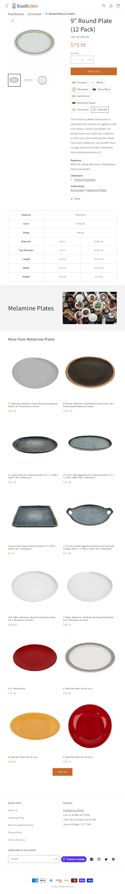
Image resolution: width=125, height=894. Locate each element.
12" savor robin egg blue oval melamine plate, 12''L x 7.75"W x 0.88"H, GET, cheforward (88, 476)
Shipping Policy (16, 817)
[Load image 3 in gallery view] (42, 80)
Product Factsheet (84, 179)
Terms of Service (16, 839)
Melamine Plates (96, 190)
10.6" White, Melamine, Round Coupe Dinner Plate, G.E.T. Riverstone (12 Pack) (32, 618)
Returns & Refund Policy (21, 825)
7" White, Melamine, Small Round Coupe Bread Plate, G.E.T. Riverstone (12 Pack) (88, 618)
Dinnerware (35, 13)
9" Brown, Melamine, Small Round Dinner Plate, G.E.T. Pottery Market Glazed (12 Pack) (89, 405)
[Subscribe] (55, 859)
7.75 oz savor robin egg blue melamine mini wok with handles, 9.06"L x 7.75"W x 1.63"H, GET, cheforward (88, 547)
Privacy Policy (15, 832)
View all (62, 771)
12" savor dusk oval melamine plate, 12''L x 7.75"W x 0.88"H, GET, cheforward (33, 476)
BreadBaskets (16, 13)
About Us (13, 810)
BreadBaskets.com (66, 886)
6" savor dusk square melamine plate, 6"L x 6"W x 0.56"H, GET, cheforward (32, 547)
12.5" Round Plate (16, 688)
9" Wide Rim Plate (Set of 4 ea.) (78, 688)
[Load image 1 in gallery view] (14, 80)
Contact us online (73, 810)
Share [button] (77, 198)
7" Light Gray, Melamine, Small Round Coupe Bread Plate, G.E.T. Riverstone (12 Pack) (32, 405)
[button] (6, 5)
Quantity (75, 53)
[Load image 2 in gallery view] (28, 80)
